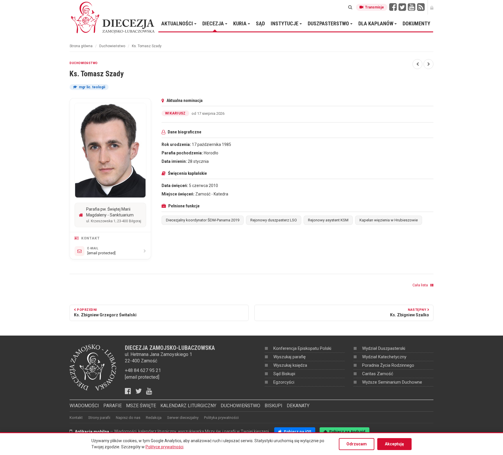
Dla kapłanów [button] (376, 23)
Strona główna (81, 46)
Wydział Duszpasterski (383, 348)
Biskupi (273, 405)
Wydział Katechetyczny (384, 356)
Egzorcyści (283, 382)
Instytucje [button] (285, 23)
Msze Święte (141, 405)
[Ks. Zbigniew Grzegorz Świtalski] (417, 64)
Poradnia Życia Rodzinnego (388, 365)
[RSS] (421, 7)
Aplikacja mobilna (92, 431)
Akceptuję (394, 444)
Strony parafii (99, 417)
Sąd (260, 23)
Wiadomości (84, 405)
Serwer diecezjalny (183, 417)
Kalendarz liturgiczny (188, 405)
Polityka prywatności (221, 417)
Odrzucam (356, 444)
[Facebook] (393, 7)
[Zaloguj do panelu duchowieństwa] (431, 7)
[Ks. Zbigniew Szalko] (428, 64)
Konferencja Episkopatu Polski (302, 348)
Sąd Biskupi (284, 373)
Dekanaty (298, 405)
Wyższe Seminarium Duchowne (392, 382)
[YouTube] (411, 7)
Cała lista (420, 285)
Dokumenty (416, 23)
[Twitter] (402, 7)
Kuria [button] (240, 23)
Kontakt (76, 417)
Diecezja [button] (213, 23)
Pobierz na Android (346, 431)
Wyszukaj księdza (290, 365)
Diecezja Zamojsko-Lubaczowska (113, 17)
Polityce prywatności (164, 447)
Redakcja (154, 417)
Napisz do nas (128, 417)
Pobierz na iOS (297, 431)
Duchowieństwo (112, 46)
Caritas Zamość (377, 373)
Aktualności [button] (177, 23)
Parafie (112, 405)
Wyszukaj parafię (289, 356)
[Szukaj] (350, 7)
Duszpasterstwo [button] (329, 23)
